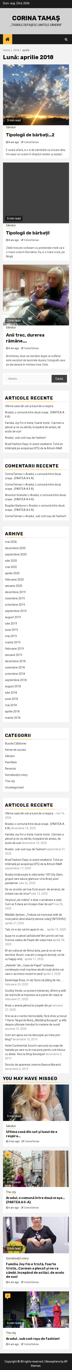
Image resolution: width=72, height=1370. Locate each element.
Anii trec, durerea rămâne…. (25, 338)
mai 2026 (11, 541)
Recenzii (10, 768)
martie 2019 (12, 642)
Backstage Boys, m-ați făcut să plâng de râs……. (34, 980)
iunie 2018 (11, 699)
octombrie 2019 (15, 604)
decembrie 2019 (15, 592)
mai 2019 (11, 636)
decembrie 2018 (15, 661)
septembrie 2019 (16, 611)
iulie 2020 (11, 560)
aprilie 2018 (12, 711)
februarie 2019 (14, 648)
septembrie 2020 (16, 554)
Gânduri (11, 127)
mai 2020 (11, 567)
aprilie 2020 (12, 573)
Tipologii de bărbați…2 (30, 135)
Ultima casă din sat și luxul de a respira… (30, 406)
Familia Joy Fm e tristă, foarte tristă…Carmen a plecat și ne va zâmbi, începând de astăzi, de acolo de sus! (34, 427)
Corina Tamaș (36, 18)
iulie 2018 (11, 692)
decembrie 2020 (15, 548)
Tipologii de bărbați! (28, 233)
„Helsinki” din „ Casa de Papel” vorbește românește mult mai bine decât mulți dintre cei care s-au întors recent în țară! (34, 969)
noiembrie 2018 (15, 667)
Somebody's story (16, 774)
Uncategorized (14, 787)
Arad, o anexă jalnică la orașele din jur (28, 1005)
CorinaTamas (31, 142)
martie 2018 (12, 717)
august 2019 (13, 617)
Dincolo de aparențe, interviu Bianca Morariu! (33, 1064)
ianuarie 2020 (13, 585)
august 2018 (13, 686)
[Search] (66, 39)
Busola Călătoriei (15, 743)
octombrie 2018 (15, 673)
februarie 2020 (14, 579)
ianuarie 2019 (13, 655)
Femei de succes (15, 749)
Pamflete (11, 762)
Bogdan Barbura (15, 505)
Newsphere (53, 1361)
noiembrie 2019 (15, 598)
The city (10, 781)
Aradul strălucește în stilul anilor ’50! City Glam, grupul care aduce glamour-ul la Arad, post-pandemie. (34, 879)
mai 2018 (11, 705)
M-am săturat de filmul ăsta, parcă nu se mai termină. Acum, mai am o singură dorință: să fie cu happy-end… (34, 955)
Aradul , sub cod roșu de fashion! (25, 437)
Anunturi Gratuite (16, 495)
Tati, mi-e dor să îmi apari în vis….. (25, 929)
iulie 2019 (11, 623)
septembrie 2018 (16, 680)
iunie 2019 (11, 629)
